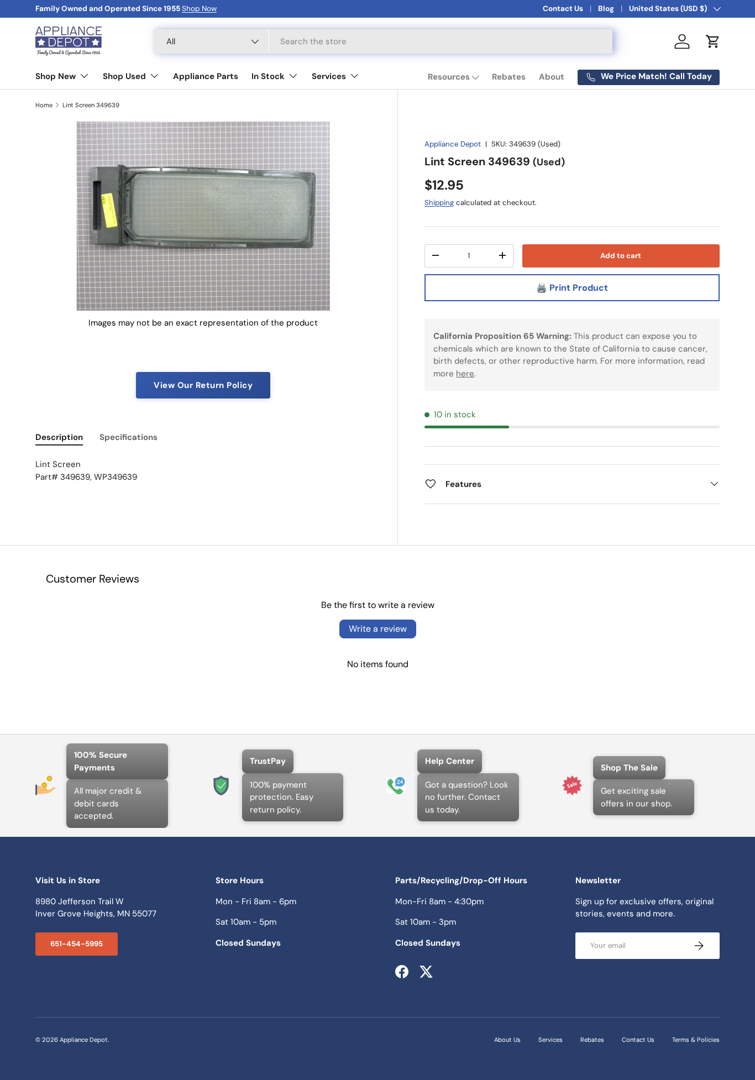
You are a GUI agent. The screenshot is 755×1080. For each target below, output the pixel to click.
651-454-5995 (76, 943)
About (551, 76)
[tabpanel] (203, 477)
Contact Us (563, 8)
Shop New (55, 76)
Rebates (509, 76)
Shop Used (124, 76)
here (465, 373)
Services (329, 76)
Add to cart (620, 255)
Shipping (439, 202)
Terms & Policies (696, 1040)
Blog (606, 8)
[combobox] (382, 41)
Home (44, 105)
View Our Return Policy (203, 385)
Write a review (378, 629)
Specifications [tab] (128, 437)
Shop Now (199, 8)
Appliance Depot (452, 144)
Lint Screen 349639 (90, 105)
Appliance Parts (205, 76)
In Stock (268, 76)
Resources (449, 76)
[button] (713, 41)
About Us (507, 1040)
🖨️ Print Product (572, 287)
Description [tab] (59, 437)
